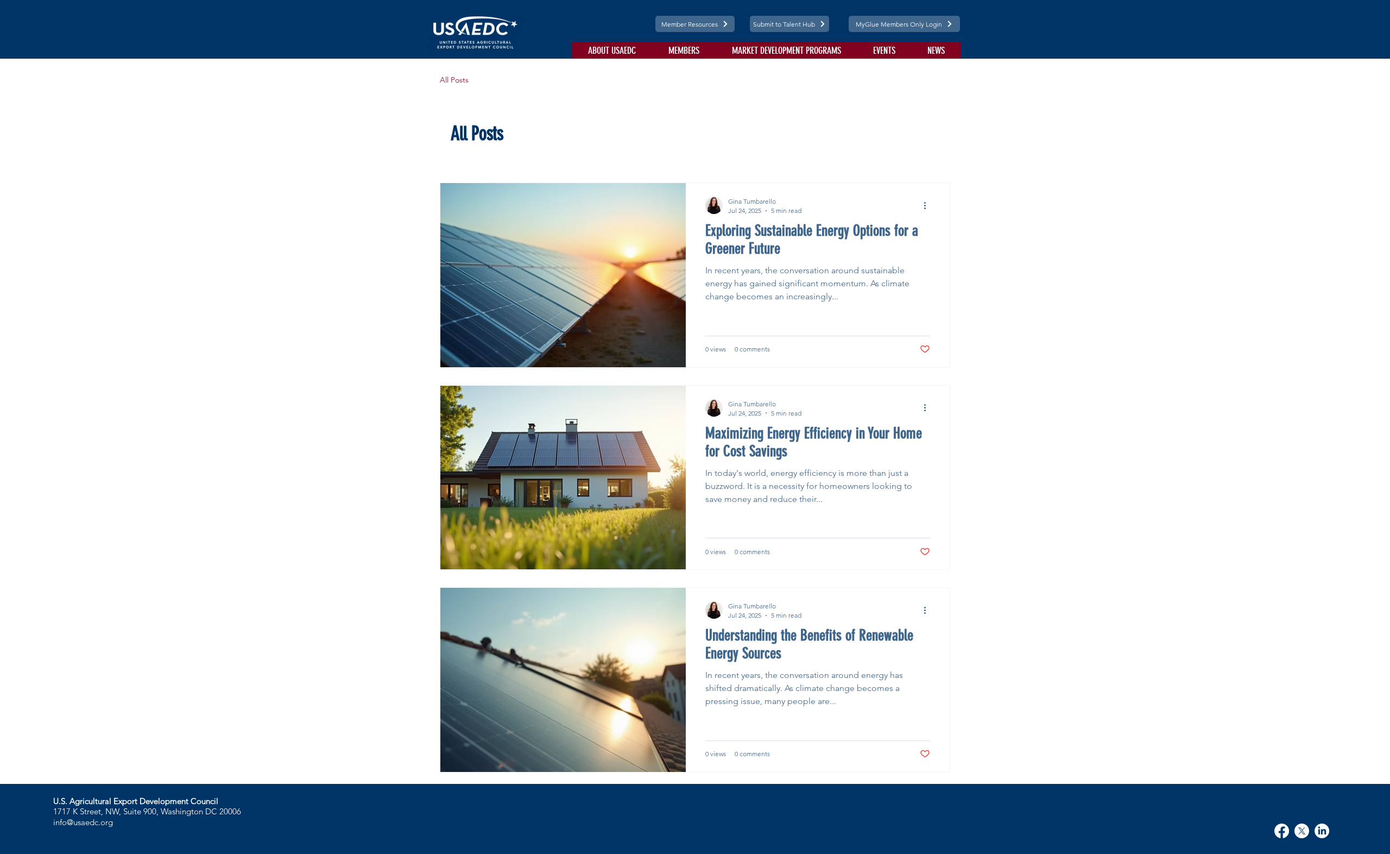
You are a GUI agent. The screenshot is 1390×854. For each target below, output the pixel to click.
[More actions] (928, 205)
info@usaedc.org (83, 822)
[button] (612, 50)
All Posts (454, 80)
